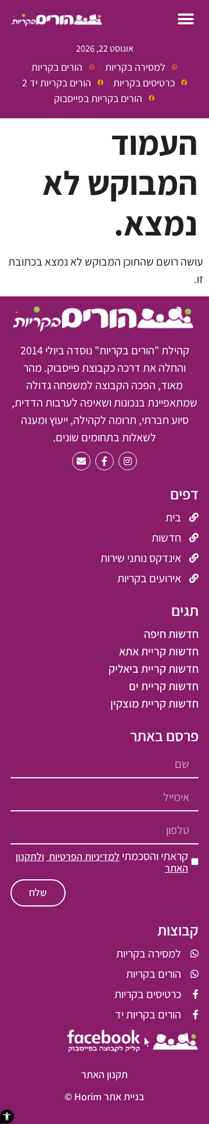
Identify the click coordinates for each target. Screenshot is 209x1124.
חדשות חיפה (171, 633)
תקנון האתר (104, 1074)
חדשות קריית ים (164, 686)
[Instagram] (127, 461)
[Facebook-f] (104, 461)
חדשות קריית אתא (159, 651)
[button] (7, 1116)
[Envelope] (81, 461)
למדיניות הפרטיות (83, 856)
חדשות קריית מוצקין (154, 703)
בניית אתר (124, 1096)
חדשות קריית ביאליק (154, 668)
